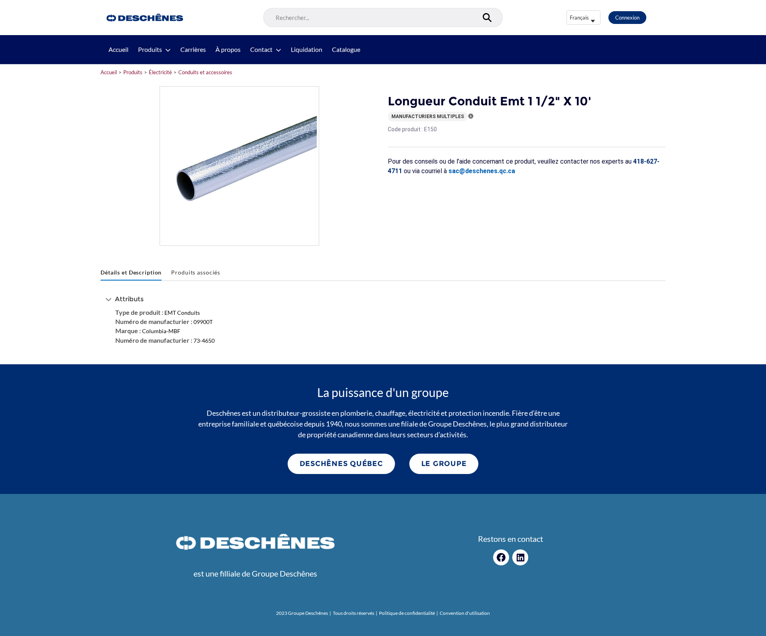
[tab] (131, 272)
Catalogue (346, 49)
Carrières (193, 49)
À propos (228, 49)
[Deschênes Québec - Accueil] (144, 18)
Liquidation (306, 49)
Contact (261, 49)
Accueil (118, 49)
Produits (150, 49)
